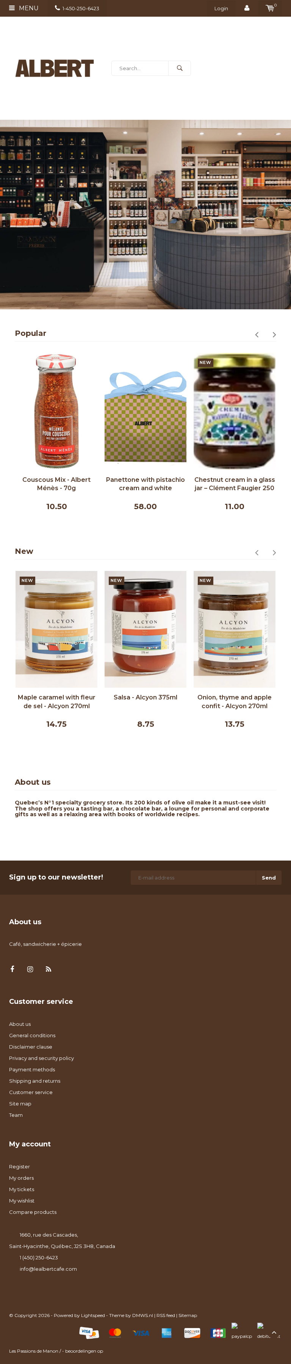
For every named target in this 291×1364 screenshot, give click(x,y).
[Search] (179, 68)
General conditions (32, 1035)
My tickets (21, 1189)
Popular (30, 333)
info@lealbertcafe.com (48, 1269)
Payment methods (32, 1069)
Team (16, 1115)
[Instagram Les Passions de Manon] (30, 969)
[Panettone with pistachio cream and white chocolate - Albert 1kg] (145, 411)
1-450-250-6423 (81, 8)
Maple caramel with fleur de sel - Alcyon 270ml (56, 702)
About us (20, 1024)
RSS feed (165, 1315)
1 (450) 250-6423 (39, 1257)
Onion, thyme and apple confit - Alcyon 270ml (234, 702)
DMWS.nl (142, 1315)
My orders (21, 1178)
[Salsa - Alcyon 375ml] (145, 629)
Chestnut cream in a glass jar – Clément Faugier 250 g (234, 484)
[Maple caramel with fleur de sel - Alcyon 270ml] (56, 629)
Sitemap (187, 1315)
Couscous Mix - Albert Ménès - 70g (56, 484)
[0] (270, 8)
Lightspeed (93, 1315)
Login (221, 8)
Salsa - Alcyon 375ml (145, 697)
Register (19, 1166)
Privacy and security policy (41, 1058)
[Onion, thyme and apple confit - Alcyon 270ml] (234, 629)
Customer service (31, 1092)
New (24, 551)
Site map (20, 1104)
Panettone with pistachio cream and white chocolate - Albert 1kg (145, 484)
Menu (28, 8)
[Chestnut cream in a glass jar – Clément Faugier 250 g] (234, 411)
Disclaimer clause (30, 1047)
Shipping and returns (34, 1081)
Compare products (32, 1212)
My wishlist (21, 1201)
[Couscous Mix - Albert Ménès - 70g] (56, 411)
